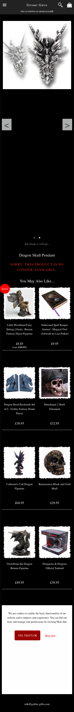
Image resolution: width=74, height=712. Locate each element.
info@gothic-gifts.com (37, 704)
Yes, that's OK (27, 635)
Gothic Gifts (37, 5)
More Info (50, 635)
